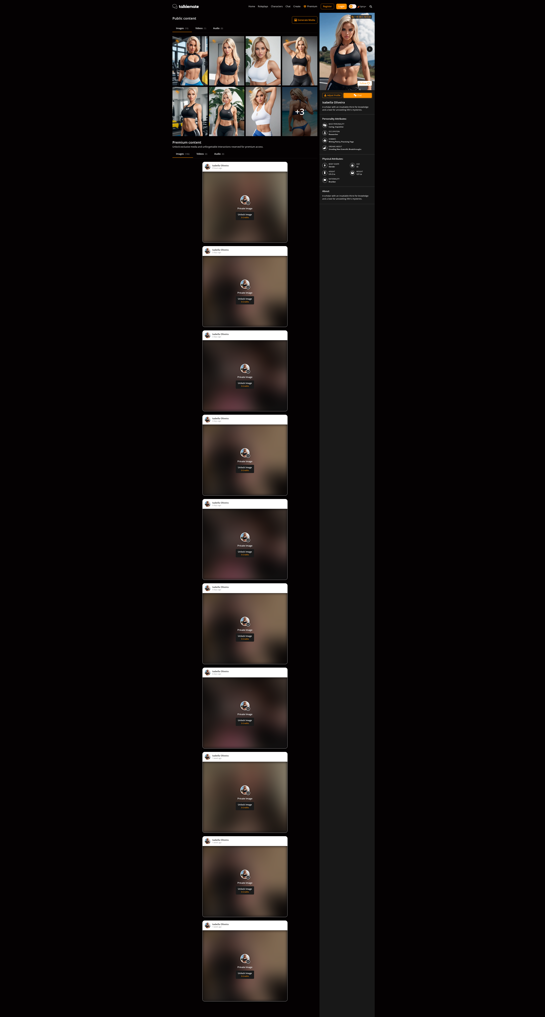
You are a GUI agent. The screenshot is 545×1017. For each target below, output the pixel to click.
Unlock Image (245, 216)
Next (370, 49)
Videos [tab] (200, 28)
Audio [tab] (218, 28)
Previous (324, 49)
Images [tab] (182, 28)
